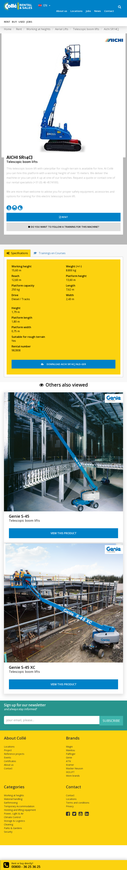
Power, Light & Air (13, 813)
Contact (109, 11)
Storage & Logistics (14, 820)
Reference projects (14, 753)
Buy (14, 21)
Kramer (70, 764)
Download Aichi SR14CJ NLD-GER (66, 364)
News (97, 11)
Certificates (10, 761)
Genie (69, 757)
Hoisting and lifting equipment (20, 809)
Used (22, 21)
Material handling (13, 799)
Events (7, 757)
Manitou (70, 750)
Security (8, 831)
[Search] (119, 7)
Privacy (70, 806)
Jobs (88, 11)
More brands (73, 775)
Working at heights (14, 795)
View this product (64, 533)
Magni (69, 746)
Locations (76, 11)
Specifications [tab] (19, 253)
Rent (7, 21)
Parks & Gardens (13, 828)
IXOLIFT (70, 772)
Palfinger (70, 753)
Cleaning (8, 824)
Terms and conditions (77, 802)
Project (8, 750)
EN (44, 5)
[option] (63, 95)
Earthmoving (11, 802)
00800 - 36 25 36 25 (25, 866)
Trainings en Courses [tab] (52, 253)
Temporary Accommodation (19, 806)
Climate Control (12, 817)
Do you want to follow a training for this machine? (64, 226)
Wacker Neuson (74, 768)
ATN (68, 761)
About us (61, 11)
